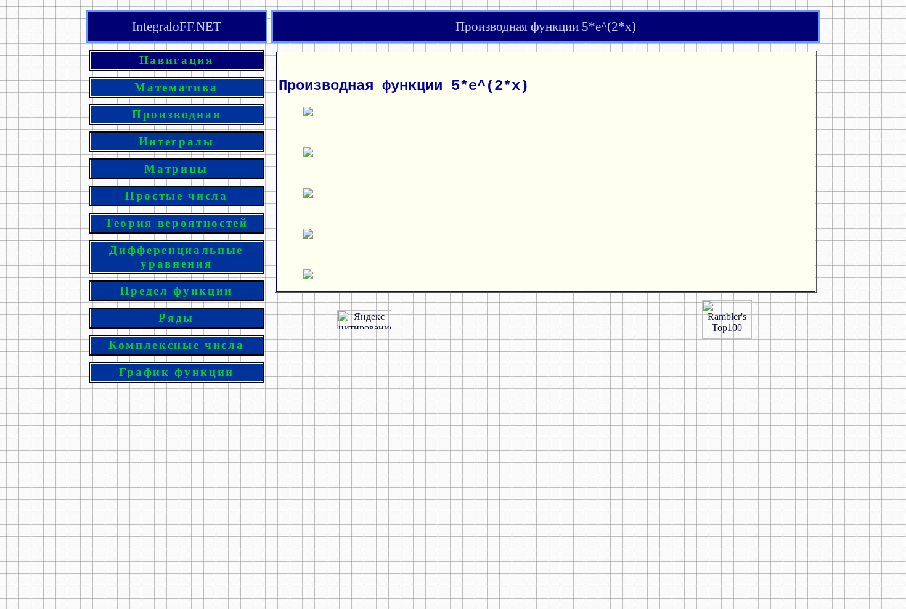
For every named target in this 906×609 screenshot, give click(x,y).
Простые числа (176, 195)
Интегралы (176, 141)
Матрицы (176, 168)
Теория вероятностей (176, 222)
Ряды (176, 317)
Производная (176, 114)
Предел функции (176, 290)
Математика (176, 87)
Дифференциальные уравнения (176, 256)
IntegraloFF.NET (176, 26)
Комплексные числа (176, 344)
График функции (176, 372)
